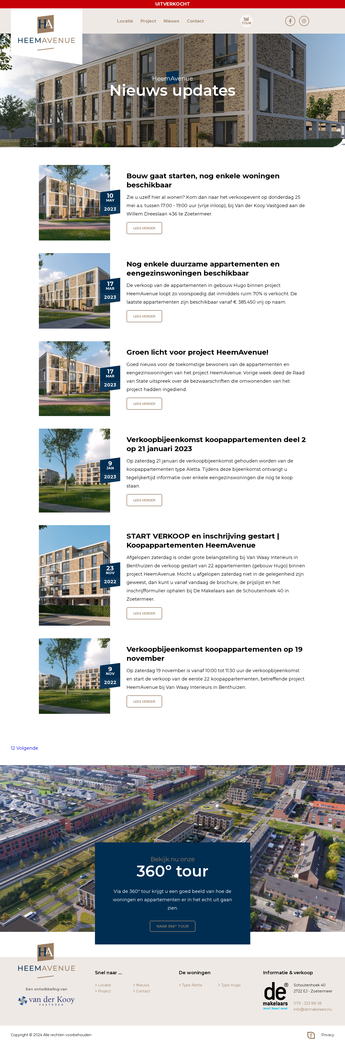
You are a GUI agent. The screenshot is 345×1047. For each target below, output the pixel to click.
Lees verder (144, 228)
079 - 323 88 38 (308, 1003)
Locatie (125, 21)
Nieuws (171, 21)
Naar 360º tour (173, 926)
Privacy (327, 1035)
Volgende (27, 748)
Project (148, 21)
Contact (195, 21)
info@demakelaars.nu (313, 1009)
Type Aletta (192, 985)
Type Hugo (231, 985)
